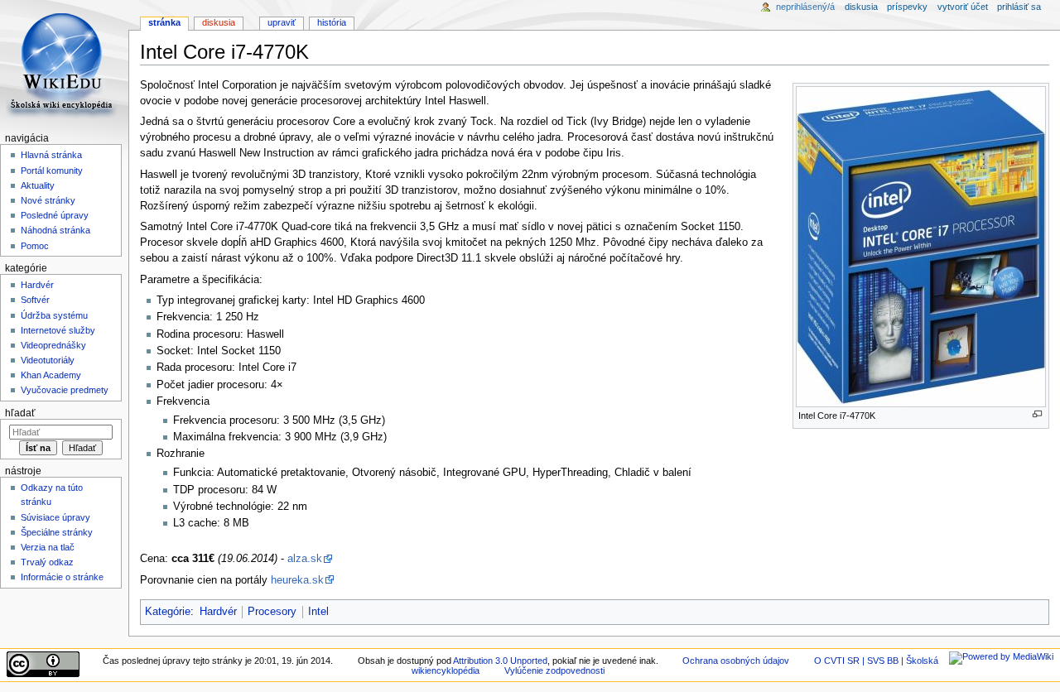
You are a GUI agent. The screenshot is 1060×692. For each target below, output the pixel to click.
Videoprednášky (53, 345)
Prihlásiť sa (1019, 7)
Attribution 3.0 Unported (500, 661)
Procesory (272, 612)
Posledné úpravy (55, 215)
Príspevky (907, 7)
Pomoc (35, 246)
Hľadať (20, 413)
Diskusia (218, 22)
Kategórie (167, 612)
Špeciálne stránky (57, 532)
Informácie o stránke (62, 577)
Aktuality (38, 185)
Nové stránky (48, 200)
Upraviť (281, 22)
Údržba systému (54, 315)
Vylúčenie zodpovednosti (554, 670)
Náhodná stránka (55, 230)
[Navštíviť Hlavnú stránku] (64, 64)
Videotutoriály (48, 360)
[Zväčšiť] (1037, 414)
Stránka (164, 22)
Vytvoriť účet (962, 7)
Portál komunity (52, 170)
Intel (318, 612)
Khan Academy (51, 375)
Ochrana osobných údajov (735, 661)
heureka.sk (297, 580)
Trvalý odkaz (47, 562)
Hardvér (218, 612)
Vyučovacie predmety (64, 390)
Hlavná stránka (51, 155)
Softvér (35, 300)
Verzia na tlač (48, 547)
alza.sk (304, 559)
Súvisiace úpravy (55, 517)
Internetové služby (58, 330)
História (331, 22)
